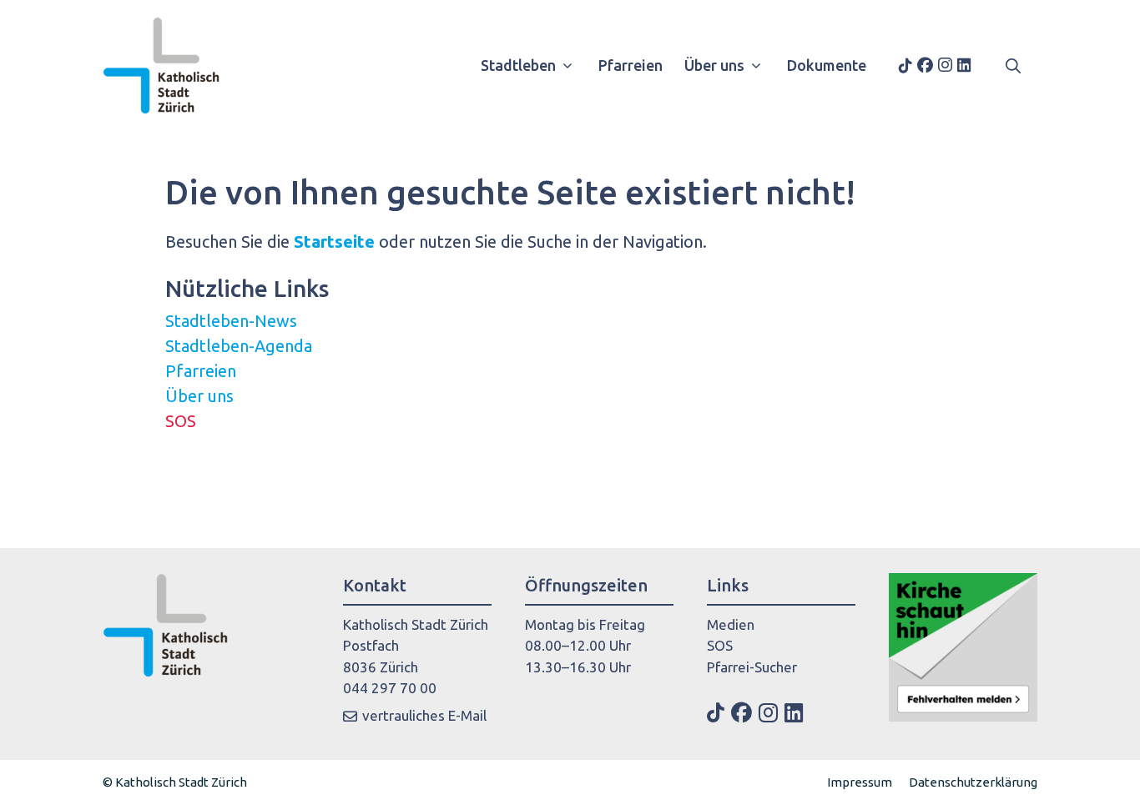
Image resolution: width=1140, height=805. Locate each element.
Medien (730, 624)
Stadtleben (518, 65)
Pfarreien (630, 65)
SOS (180, 420)
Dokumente (826, 65)
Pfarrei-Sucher (752, 667)
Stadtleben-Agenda (238, 345)
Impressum (859, 782)
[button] (1013, 65)
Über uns (714, 65)
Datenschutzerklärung (973, 782)
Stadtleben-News (231, 320)
